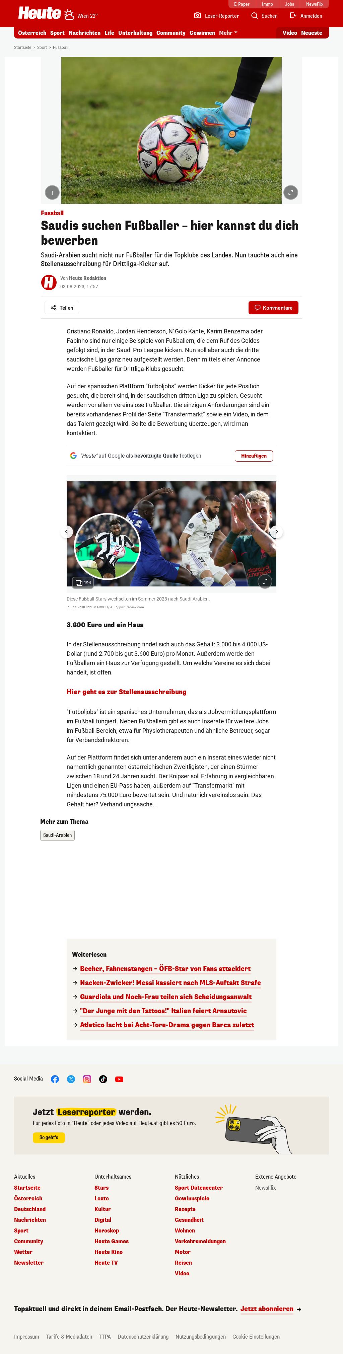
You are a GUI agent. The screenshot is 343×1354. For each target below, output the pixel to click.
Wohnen (185, 1230)
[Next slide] (276, 532)
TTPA (105, 1336)
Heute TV (106, 1263)
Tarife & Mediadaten (69, 1336)
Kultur (102, 1209)
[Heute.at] (39, 12)
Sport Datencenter (199, 1188)
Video (290, 32)
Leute (101, 1198)
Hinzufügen (254, 456)
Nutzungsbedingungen (201, 1336)
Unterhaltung (135, 32)
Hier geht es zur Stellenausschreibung (127, 692)
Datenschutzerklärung (143, 1336)
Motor (183, 1252)
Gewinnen (202, 32)
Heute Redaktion (87, 278)
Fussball (60, 47)
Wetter (23, 1252)
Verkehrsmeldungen (200, 1241)
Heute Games (111, 1241)
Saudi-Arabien (57, 835)
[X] (71, 1079)
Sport (57, 32)
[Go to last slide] (66, 532)
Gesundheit (189, 1220)
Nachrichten (30, 1220)
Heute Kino (108, 1252)
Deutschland (30, 1209)
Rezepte (185, 1209)
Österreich (32, 32)
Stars (101, 1188)
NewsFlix (265, 1188)
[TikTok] (103, 1079)
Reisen (183, 1263)
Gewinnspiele (192, 1198)
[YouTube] (119, 1079)
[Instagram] (87, 1079)
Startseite (22, 47)
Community (171, 32)
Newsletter (29, 1263)
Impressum (26, 1336)
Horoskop (106, 1230)
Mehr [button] (225, 32)
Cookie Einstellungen (256, 1336)
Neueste (311, 32)
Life (109, 32)
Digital (103, 1220)
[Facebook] (55, 1079)
